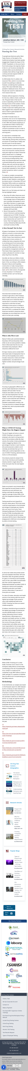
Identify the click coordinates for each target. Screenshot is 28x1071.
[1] (10, 81)
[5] (6, 270)
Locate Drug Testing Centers (11, 1020)
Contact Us (6, 1005)
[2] (9, 106)
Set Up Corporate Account (10, 1002)
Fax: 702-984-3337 (14, 1050)
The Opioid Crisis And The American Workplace (17, 776)
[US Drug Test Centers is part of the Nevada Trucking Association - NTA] (14, 981)
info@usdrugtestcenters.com (14, 1053)
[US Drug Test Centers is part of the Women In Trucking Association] (14, 986)
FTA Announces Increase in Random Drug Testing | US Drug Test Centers (18, 888)
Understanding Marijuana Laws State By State (17, 791)
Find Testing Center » (20, 3)
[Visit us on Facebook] (14, 1065)
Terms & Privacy (5, 1069)
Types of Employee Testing (10, 1035)
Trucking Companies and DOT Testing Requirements (18, 835)
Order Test (4, 14)
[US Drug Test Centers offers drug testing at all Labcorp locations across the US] (14, 943)
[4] (24, 249)
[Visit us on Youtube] (17, 1065)
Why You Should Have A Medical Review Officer (18, 820)
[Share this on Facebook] (11, 913)
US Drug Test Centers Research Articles (13, 49)
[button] (3, 1067)
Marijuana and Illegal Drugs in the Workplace (17, 784)
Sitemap (18, 1069)
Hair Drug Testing (8, 1026)
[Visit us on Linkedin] (20, 1065)
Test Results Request (8, 1032)
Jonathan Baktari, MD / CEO (13, 40)
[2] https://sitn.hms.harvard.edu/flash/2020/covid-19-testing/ (13, 733)
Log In (25, 14)
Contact (18, 14)
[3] (7, 172)
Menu (12, 14)
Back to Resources (10, 907)
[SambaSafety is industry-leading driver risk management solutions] (14, 954)
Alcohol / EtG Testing (8, 1029)
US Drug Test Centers (14, 1068)
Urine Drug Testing (8, 1023)
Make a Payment (7, 1008)
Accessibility (12, 1069)
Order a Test (6, 999)
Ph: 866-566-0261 (14, 1048)
